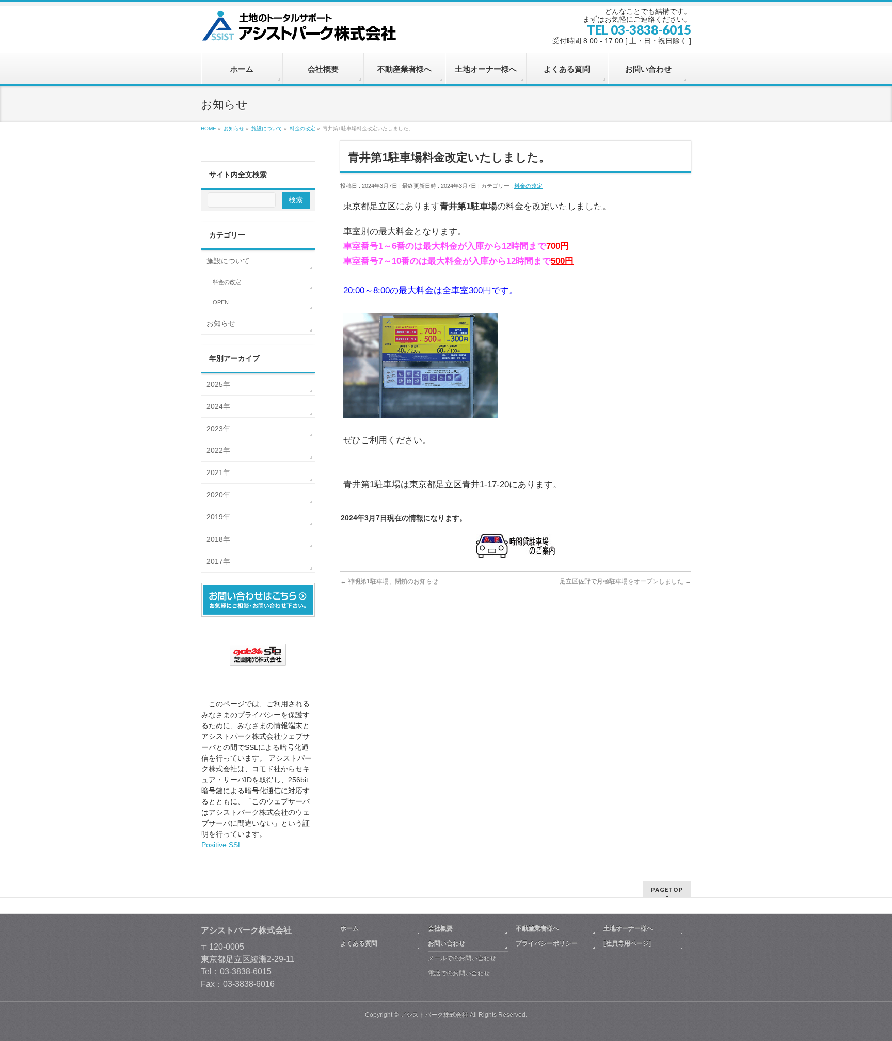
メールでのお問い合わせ (462, 958)
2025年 (218, 384)
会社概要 (440, 928)
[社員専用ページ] (627, 943)
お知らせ (220, 323)
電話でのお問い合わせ (459, 973)
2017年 (218, 561)
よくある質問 (358, 943)
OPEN (221, 302)
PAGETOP (667, 889)
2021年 (218, 472)
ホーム (349, 928)
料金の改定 (528, 186)
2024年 (218, 406)
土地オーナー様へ (628, 928)
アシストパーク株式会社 (434, 1014)
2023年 (218, 428)
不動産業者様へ (537, 928)
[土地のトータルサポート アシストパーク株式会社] (301, 30)
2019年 (218, 517)
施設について (228, 261)
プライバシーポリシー (547, 943)
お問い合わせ (446, 943)
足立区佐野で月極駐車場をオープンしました (625, 581)
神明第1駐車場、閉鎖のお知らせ (389, 581)
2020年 (218, 495)
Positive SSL (221, 845)
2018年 (218, 539)
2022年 (218, 450)
